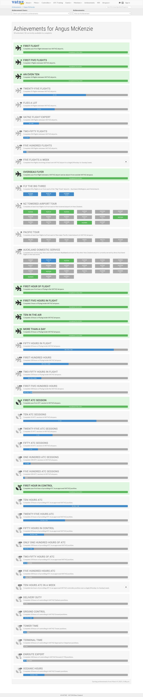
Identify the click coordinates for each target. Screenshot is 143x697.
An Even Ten (31, 74)
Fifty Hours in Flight (37, 343)
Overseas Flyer (33, 171)
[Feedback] (119, 2)
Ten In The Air (32, 314)
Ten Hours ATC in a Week (39, 585)
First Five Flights (35, 60)
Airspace (105, 3)
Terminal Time (32, 640)
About (28, 3)
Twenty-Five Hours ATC (38, 514)
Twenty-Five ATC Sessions (40, 428)
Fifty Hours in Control (38, 528)
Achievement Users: (19, 10)
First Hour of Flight (36, 286)
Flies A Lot (30, 102)
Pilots (36, 3)
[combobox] (41, 13)
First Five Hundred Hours (40, 386)
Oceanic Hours (33, 668)
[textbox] (41, 13)
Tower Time (30, 625)
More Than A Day (34, 329)
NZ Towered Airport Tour (40, 203)
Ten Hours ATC (32, 499)
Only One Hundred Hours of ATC (44, 542)
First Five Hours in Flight (40, 300)
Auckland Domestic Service (41, 249)
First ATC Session (34, 400)
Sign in (127, 3)
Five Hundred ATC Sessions (41, 471)
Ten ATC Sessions (34, 414)
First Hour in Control (38, 485)
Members (77, 3)
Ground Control (34, 611)
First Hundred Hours (37, 357)
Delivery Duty (32, 597)
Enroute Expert (33, 654)
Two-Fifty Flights (35, 131)
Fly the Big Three (34, 186)
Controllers (46, 3)
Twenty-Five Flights (36, 88)
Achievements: (79, 10)
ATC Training (58, 3)
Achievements (89, 3)
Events (67, 3)
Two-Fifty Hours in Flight (40, 371)
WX (98, 3)
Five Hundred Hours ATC (39, 570)
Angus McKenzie (29, 7)
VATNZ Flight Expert (36, 117)
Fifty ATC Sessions (35, 442)
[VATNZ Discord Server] (122, 3)
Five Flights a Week (36, 159)
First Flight (31, 45)
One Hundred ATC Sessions (41, 457)
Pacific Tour (31, 232)
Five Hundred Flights (37, 145)
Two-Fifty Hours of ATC (38, 556)
